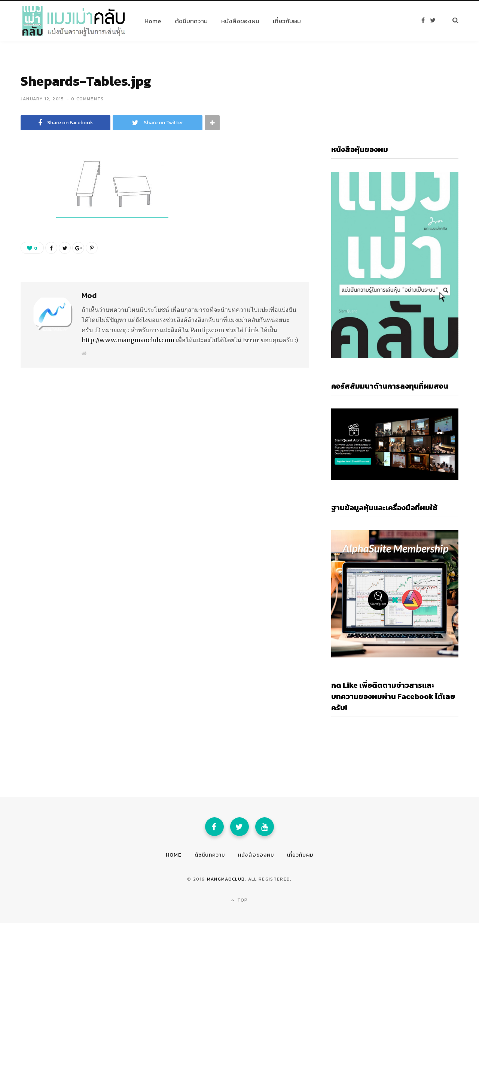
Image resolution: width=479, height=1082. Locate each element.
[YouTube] (264, 826)
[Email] (28, 225)
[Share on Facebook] (28, 185)
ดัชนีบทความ (210, 855)
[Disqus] (165, 459)
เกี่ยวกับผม (300, 855)
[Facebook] (214, 826)
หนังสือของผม (256, 855)
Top (242, 900)
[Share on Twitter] (28, 205)
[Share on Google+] (78, 248)
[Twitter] (239, 826)
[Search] (451, 21)
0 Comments (87, 98)
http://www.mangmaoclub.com (128, 340)
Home (173, 855)
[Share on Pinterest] (92, 248)
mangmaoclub (226, 879)
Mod (89, 295)
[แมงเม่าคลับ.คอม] (73, 21)
